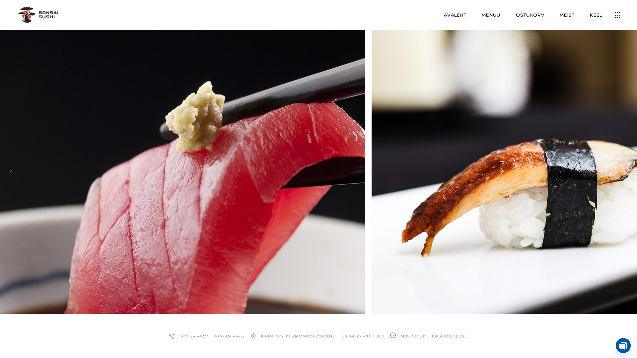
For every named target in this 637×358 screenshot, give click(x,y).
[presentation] (11, 171)
